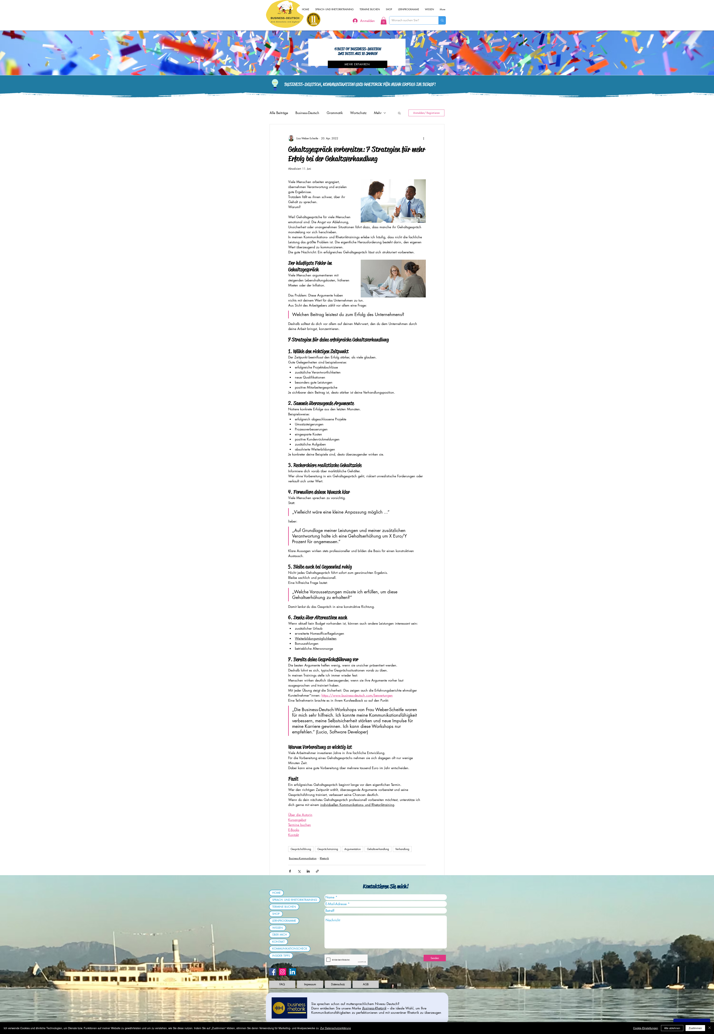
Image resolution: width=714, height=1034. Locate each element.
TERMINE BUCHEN (284, 906)
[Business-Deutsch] (292, 971)
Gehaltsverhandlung (378, 849)
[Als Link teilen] (317, 871)
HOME (276, 892)
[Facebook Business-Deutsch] (272, 971)
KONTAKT (278, 941)
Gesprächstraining (327, 849)
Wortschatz (358, 112)
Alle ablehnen (672, 1028)
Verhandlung (402, 849)
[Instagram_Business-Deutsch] (282, 971)
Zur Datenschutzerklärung (335, 1028)
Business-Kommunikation (302, 858)
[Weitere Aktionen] (423, 138)
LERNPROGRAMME (284, 920)
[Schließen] (709, 1028)
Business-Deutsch (307, 112)
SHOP (276, 914)
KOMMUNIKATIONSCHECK (289, 948)
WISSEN (277, 927)
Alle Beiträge (279, 112)
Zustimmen (695, 1028)
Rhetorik (324, 858)
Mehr (378, 112)
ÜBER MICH (279, 934)
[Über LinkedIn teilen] (308, 871)
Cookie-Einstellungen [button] (645, 1028)
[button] (383, 21)
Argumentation (352, 849)
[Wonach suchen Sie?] (442, 20)
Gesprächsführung (301, 849)
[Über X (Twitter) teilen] (299, 871)
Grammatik (335, 112)
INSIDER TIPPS (281, 955)
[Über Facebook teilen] (290, 871)
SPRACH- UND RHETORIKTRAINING (294, 900)
